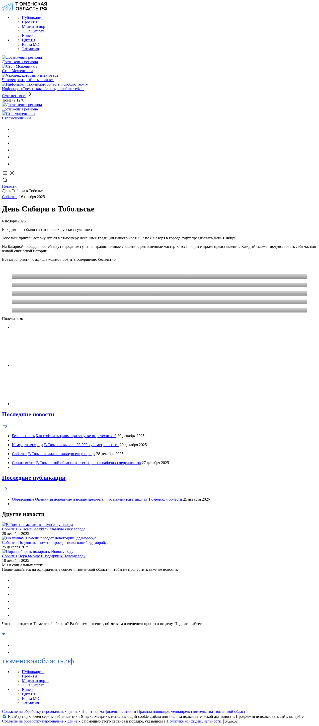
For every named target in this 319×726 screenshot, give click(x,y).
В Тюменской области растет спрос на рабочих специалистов (88, 463)
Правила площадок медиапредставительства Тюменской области (192, 711)
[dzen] (15, 164)
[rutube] (15, 157)
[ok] (15, 136)
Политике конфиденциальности (194, 721)
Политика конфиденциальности (108, 711)
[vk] (15, 129)
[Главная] (24, 9)
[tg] (15, 143)
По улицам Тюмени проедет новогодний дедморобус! (64, 542)
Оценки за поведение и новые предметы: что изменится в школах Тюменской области (109, 499)
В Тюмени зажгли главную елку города (61, 454)
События (9, 197)
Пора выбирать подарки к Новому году (51, 556)
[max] (15, 150)
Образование (23, 499)
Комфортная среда (27, 445)
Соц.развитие (23, 463)
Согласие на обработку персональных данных (41, 711)
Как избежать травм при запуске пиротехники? (76, 436)
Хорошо (231, 721)
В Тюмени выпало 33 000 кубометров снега (81, 445)
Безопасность (23, 436)
